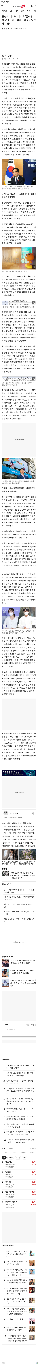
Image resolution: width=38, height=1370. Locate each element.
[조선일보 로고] (5, 2)
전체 (4, 1158)
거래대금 (23, 1153)
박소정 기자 (14, 813)
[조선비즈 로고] (19, 6)
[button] (2, 6)
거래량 (32, 1153)
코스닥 (18, 1158)
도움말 (27, 1025)
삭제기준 (33, 1025)
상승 (6, 1153)
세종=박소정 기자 (7, 56)
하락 (14, 1153)
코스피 (11, 1158)
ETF (24, 1158)
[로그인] (32, 6)
